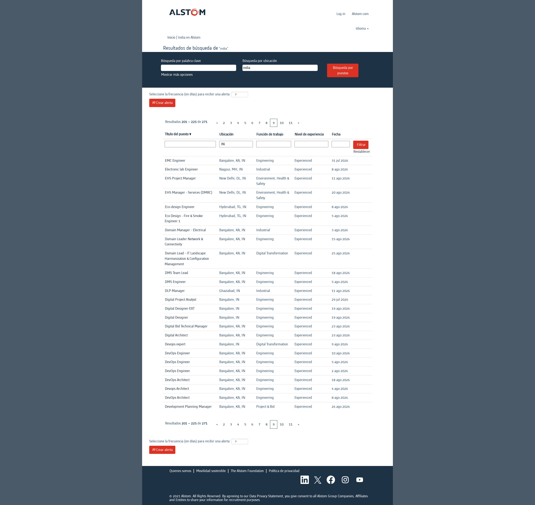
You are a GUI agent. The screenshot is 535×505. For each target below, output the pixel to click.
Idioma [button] (361, 29)
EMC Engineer (175, 160)
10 (282, 122)
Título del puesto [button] (177, 134)
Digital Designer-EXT (180, 308)
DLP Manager (175, 290)
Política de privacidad (284, 470)
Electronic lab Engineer (181, 169)
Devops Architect (177, 388)
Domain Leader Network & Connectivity (184, 241)
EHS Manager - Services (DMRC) (188, 192)
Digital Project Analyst (180, 299)
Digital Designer (176, 317)
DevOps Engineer (177, 353)
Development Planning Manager (188, 406)
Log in (340, 13)
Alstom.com (360, 13)
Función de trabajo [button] (269, 134)
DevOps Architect (177, 380)
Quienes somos (180, 470)
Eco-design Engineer (180, 207)
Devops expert (175, 344)
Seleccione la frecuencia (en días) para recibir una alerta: (190, 94)
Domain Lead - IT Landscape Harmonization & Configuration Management (187, 258)
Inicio (171, 37)
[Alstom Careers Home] (187, 12)
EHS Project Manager (180, 178)
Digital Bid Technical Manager (186, 326)
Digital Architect (176, 335)
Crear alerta (164, 102)
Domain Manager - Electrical (185, 230)
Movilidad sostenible (211, 470)
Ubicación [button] (226, 134)
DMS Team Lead (176, 272)
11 (291, 122)
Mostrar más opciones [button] (177, 74)
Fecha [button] (336, 134)
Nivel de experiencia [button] (309, 134)
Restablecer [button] (361, 151)
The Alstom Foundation (247, 470)
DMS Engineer (175, 281)
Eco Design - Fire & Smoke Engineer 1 (184, 218)
